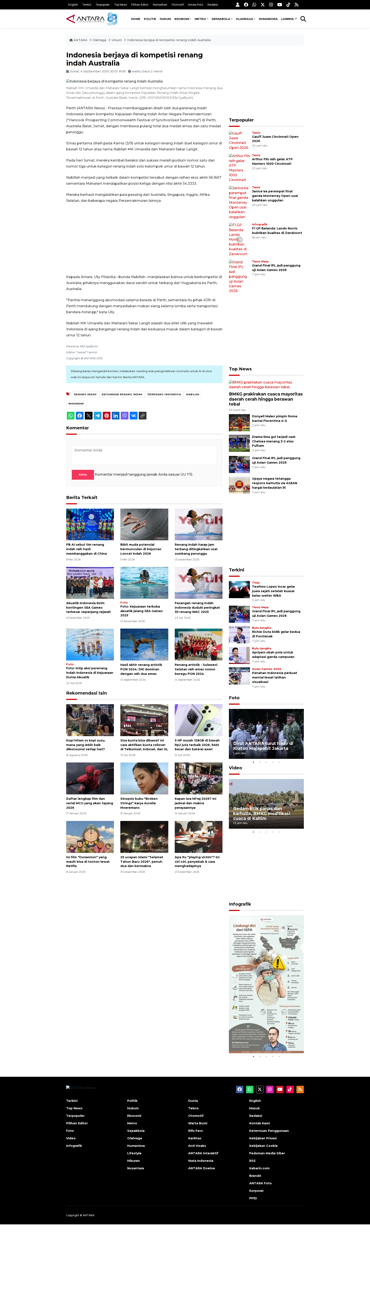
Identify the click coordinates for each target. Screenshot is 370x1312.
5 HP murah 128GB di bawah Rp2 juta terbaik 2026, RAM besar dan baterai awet (197, 744)
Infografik (259, 224)
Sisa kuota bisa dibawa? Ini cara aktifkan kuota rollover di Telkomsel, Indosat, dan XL (144, 744)
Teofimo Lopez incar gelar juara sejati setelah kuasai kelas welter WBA (273, 591)
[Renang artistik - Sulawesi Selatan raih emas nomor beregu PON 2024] (198, 644)
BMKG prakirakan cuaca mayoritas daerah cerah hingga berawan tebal (266, 398)
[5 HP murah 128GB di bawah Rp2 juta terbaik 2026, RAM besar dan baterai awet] (198, 720)
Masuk (254, 1108)
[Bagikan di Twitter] (88, 415)
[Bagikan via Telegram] (97, 415)
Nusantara (135, 1168)
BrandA (255, 1176)
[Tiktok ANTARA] (288, 5)
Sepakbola (221, 19)
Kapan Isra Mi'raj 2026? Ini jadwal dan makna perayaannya (195, 803)
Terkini (86, 4)
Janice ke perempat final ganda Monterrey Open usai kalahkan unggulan (275, 195)
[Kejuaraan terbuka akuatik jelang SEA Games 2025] (144, 583)
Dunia (193, 1101)
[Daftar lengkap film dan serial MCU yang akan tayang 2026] (90, 778)
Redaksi (212, 4)
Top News (120, 4)
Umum (117, 40)
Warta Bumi (197, 1123)
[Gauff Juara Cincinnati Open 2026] (239, 140)
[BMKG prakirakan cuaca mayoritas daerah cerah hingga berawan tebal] (266, 384)
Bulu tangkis (261, 627)
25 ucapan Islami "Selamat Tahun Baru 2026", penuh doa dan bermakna (141, 861)
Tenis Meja (260, 261)
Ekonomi (182, 19)
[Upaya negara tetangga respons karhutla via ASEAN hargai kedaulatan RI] (239, 485)
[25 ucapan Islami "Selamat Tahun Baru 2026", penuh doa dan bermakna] (144, 837)
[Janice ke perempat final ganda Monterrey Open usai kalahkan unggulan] (239, 202)
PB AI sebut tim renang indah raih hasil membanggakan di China (86, 549)
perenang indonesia (164, 394)
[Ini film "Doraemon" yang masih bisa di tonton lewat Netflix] (90, 837)
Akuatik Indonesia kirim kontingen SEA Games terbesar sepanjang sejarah (88, 607)
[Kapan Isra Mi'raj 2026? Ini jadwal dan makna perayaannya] (198, 778)
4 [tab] (273, 762)
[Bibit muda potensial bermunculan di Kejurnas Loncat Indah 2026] (144, 524)
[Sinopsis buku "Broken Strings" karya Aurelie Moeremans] (144, 778)
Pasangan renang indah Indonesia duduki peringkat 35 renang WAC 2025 (197, 607)
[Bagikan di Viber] (124, 415)
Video (235, 767)
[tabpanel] (266, 734)
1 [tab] (253, 762)
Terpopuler (102, 4)
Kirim (83, 474)
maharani (76, 403)
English (73, 4)
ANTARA (80, 40)
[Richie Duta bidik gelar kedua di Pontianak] (239, 635)
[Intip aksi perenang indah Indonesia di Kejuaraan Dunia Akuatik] (90, 644)
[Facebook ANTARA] (246, 5)
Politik (150, 19)
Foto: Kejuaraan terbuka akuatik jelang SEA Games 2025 (141, 611)
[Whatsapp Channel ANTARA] (254, 5)
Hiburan (133, 1161)
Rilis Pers (195, 1131)
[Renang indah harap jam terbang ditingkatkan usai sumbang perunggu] (198, 524)
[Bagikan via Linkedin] (115, 415)
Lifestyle (134, 1153)
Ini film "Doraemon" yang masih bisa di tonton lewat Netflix (88, 861)
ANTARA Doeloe (201, 1168)
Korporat (256, 1191)
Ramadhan (160, 4)
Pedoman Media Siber (267, 1153)
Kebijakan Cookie (263, 1146)
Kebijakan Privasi (263, 1138)
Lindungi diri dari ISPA (257, 1042)
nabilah (192, 394)
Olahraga (244, 19)
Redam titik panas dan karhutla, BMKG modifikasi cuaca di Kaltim (261, 813)
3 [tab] (266, 762)
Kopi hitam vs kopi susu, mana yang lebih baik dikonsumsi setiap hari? (85, 744)
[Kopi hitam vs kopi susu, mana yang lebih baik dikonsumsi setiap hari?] (90, 720)
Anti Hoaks (197, 1146)
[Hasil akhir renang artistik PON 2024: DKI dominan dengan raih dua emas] (144, 644)
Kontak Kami (259, 1123)
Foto (124, 602)
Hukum (165, 19)
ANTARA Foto (260, 1183)
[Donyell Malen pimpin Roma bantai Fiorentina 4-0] (239, 422)
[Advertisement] (144, 239)
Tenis (256, 132)
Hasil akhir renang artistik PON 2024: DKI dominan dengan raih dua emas (141, 669)
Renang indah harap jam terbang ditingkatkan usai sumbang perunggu (196, 549)
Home (135, 19)
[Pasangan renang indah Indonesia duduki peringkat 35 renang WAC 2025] (198, 583)
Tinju (256, 582)
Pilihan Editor (140, 4)
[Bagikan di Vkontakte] (133, 415)
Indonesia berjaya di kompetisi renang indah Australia (169, 40)
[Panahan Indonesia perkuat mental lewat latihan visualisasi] (239, 676)
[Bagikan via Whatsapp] (71, 415)
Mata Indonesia (200, 1161)
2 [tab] (260, 762)
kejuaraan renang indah (122, 394)
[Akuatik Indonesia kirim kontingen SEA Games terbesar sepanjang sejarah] (90, 583)
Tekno (193, 1108)
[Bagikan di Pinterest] (106, 415)
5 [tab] (279, 762)
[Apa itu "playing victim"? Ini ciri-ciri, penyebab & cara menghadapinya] (198, 837)
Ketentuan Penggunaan (269, 1131)
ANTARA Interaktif (203, 1153)
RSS (252, 1161)
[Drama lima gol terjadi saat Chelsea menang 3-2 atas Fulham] (239, 443)
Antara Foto (195, 4)
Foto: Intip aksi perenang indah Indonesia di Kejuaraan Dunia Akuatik (89, 672)
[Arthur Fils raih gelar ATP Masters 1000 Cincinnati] (239, 168)
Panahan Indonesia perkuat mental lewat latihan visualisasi (274, 677)
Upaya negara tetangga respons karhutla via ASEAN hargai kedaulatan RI (274, 483)
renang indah (85, 394)
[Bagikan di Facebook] (80, 415)
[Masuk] (238, 5)
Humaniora (268, 19)
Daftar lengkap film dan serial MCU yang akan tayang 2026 (89, 803)
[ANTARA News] (86, 18)
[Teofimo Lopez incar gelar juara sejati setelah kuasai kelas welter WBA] (239, 589)
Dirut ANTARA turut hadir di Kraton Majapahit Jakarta (263, 746)
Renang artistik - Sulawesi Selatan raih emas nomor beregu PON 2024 (196, 669)
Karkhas (194, 1138)
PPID (253, 1198)
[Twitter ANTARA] (263, 5)
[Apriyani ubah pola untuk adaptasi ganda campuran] (239, 655)
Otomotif (178, 4)
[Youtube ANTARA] (279, 5)
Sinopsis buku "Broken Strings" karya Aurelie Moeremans (139, 803)
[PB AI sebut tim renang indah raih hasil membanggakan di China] (90, 524)
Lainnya (287, 19)
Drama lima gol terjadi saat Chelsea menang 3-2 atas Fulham (273, 441)
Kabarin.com (259, 1168)
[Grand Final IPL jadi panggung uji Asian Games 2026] (239, 276)
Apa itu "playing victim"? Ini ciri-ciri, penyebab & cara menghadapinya (197, 861)
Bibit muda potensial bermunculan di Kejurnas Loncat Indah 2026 (140, 549)
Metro (200, 19)
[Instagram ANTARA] (271, 5)
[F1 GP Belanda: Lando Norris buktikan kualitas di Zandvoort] (239, 239)
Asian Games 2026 (266, 669)
